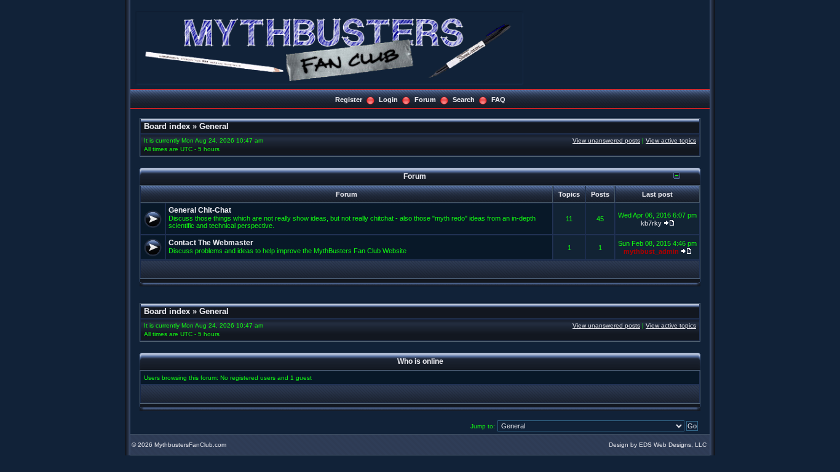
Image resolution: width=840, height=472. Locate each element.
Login (388, 99)
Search (464, 99)
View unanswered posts (606, 140)
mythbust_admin (651, 251)
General (214, 126)
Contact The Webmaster (210, 242)
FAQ (498, 99)
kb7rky (651, 223)
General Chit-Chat (199, 210)
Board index (167, 126)
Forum (425, 99)
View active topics (671, 140)
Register (348, 99)
